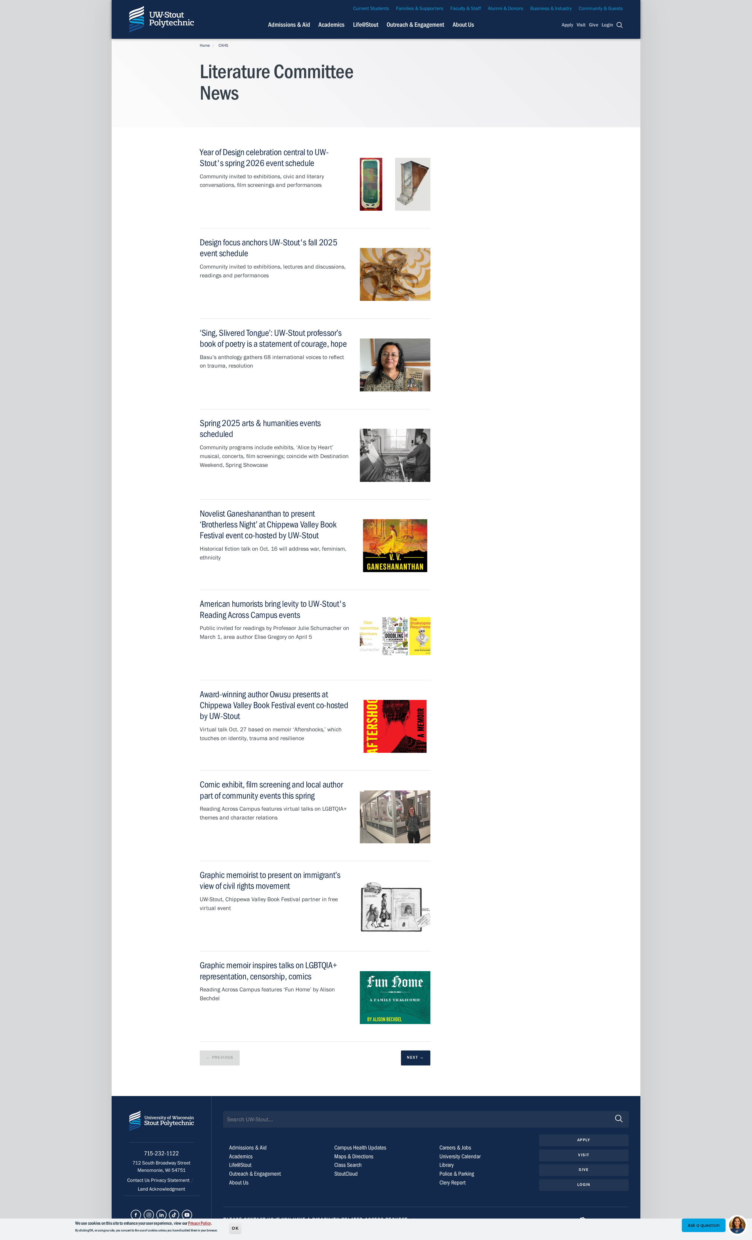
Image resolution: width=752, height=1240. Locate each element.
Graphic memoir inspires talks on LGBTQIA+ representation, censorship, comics (268, 970)
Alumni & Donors (505, 8)
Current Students (371, 8)
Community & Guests (601, 8)
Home (205, 45)
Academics (331, 25)
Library (446, 1165)
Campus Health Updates (360, 1147)
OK (235, 1228)
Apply (567, 25)
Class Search (348, 1165)
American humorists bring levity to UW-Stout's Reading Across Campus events (273, 609)
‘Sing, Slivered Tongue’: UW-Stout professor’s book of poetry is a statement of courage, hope (273, 338)
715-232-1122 (161, 1153)
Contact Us (139, 1180)
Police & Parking (456, 1173)
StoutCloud (346, 1173)
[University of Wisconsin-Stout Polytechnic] (161, 1126)
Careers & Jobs (455, 1147)
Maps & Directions (353, 1156)
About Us (463, 25)
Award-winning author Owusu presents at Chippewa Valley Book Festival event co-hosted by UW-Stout (274, 705)
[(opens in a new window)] (136, 1215)
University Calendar (460, 1156)
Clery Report (452, 1182)
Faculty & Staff (465, 8)
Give (593, 25)
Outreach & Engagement (415, 25)
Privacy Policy (199, 1223)
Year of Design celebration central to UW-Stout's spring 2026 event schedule (264, 157)
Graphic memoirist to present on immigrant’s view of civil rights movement (270, 880)
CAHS (223, 45)
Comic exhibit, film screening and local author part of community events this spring (271, 790)
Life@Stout (365, 25)
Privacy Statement (171, 1180)
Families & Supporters (419, 8)
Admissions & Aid (289, 25)
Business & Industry (551, 8)
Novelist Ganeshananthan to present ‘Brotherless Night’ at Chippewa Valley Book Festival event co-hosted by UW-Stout (268, 524)
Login (607, 25)
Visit (581, 25)
